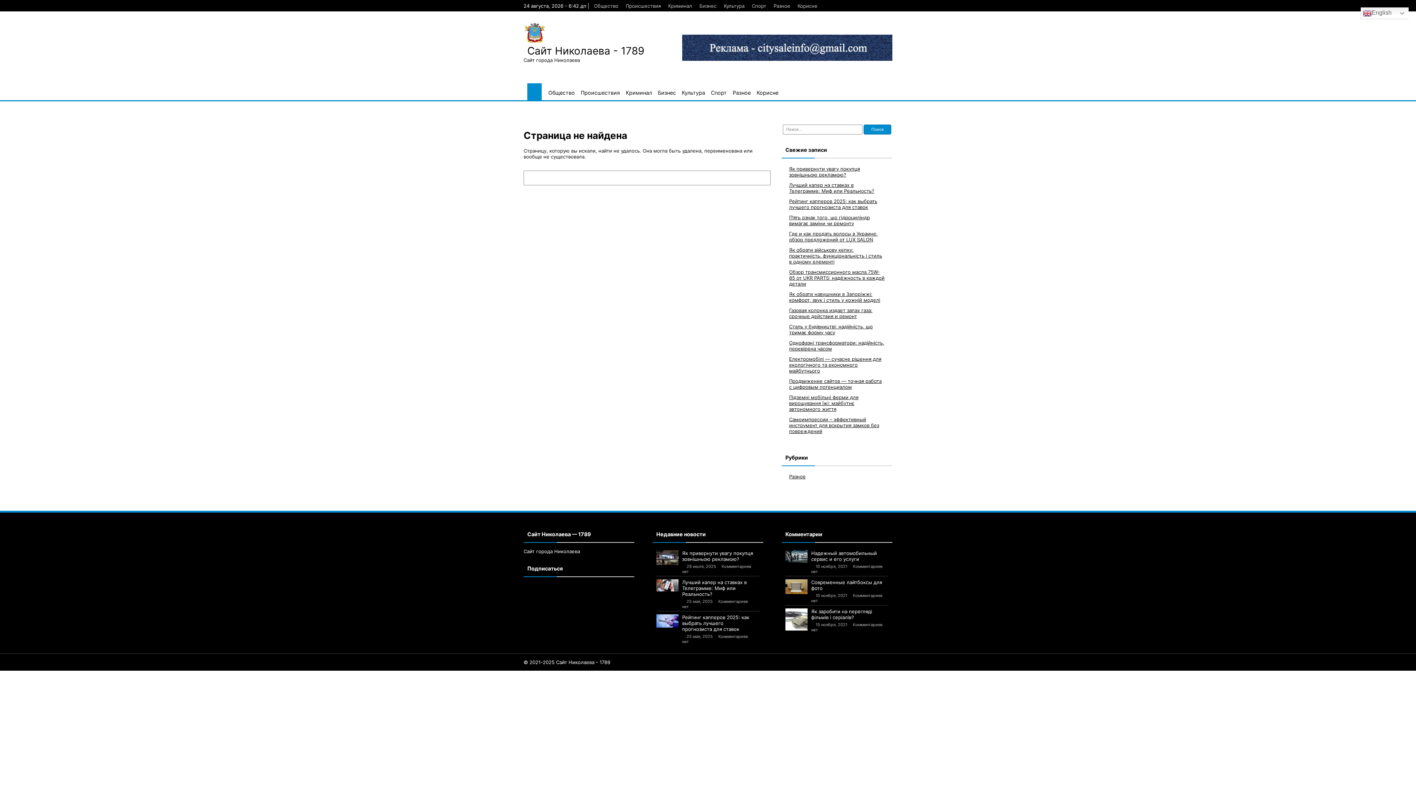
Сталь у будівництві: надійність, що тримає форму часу (831, 329)
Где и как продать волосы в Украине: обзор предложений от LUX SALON (833, 236)
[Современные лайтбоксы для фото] (796, 586)
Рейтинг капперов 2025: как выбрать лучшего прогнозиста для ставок (833, 204)
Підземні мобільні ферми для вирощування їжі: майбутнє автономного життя (823, 403)
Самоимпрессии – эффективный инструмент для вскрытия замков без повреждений (834, 425)
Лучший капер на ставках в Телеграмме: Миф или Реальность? (831, 188)
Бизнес (708, 6)
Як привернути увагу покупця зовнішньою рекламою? (824, 172)
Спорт (759, 6)
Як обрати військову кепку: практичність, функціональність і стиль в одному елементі (835, 256)
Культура (734, 6)
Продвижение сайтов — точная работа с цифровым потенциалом (835, 384)
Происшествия (643, 6)
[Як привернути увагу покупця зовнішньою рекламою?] (667, 557)
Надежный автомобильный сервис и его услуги (844, 556)
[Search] (761, 178)
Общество (606, 6)
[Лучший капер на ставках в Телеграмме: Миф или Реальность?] (667, 585)
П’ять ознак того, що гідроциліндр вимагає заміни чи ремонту (829, 220)
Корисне (808, 6)
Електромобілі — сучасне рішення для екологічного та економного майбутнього (835, 365)
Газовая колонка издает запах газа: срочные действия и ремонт (830, 313)
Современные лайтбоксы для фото (846, 585)
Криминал (680, 6)
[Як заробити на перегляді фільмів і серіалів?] (796, 619)
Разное (782, 6)
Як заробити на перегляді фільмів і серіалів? (841, 614)
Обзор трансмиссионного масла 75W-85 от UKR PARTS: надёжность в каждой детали (837, 278)
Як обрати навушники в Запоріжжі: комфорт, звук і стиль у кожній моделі (834, 297)
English (1382, 13)
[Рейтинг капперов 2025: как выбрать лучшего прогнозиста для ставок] (667, 621)
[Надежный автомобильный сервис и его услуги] (796, 556)
